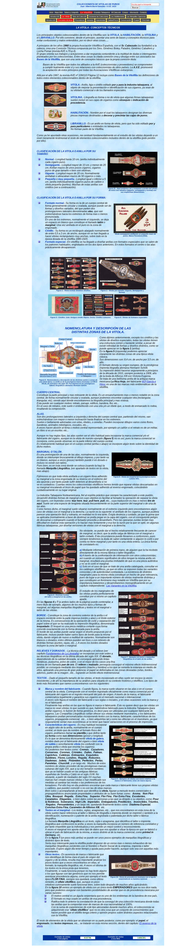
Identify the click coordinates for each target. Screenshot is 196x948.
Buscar (135, 7)
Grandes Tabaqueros (102, 12)
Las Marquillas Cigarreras (136, 16)
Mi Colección (116, 12)
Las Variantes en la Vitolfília (121, 585)
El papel (136, 20)
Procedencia (79, 20)
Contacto (143, 12)
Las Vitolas (66, 16)
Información (134, 12)
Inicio (51, 12)
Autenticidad (100, 20)
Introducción (54, 16)
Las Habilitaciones (117, 16)
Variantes (90, 20)
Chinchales (146, 20)
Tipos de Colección (79, 16)
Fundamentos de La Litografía (62, 653)
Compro (125, 12)
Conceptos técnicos (65, 20)
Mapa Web (59, 12)
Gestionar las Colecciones (98, 16)
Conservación (126, 20)
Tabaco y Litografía (71, 12)
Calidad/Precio (112, 20)
